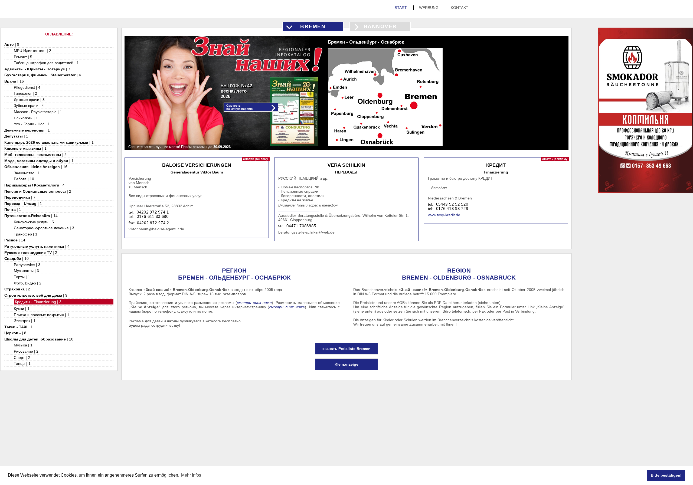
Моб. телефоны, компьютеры (35, 154)
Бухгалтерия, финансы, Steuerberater (42, 75)
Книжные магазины (25, 148)
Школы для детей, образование (38, 339)
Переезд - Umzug (23, 203)
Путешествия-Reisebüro (31, 216)
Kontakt (459, 7)
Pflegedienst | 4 (27, 87)
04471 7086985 (301, 226)
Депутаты (16, 136)
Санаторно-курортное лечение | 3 (44, 228)
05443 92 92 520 (452, 204)
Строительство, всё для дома (35, 295)
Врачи (14, 81)
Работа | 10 (24, 179)
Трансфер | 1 (25, 234)
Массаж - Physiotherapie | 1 (38, 112)
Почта (12, 209)
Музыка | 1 (23, 345)
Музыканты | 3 (26, 270)
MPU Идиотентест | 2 (32, 50)
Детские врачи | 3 (29, 99)
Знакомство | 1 (27, 173)
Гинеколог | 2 (25, 93)
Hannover (380, 26)
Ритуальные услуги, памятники (37, 246)
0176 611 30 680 (153, 216)
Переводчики (19, 197)
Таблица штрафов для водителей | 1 (46, 63)
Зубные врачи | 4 (29, 105)
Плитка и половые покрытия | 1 (41, 315)
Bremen (312, 26)
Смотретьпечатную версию (239, 107)
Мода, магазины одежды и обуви (39, 161)
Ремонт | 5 (23, 57)
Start (401, 7)
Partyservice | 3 (27, 265)
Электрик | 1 (24, 321)
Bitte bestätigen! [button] (666, 475)
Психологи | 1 (26, 118)
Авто (11, 44)
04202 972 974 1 (153, 212)
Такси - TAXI (18, 327)
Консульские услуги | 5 (34, 222)
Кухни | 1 (22, 308)
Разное (14, 240)
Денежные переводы (27, 130)
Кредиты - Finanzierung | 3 (38, 302)
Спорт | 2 (22, 357)
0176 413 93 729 (452, 209)
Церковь (15, 333)
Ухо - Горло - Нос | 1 (32, 124)
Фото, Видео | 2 (27, 283)
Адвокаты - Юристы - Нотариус (37, 69)
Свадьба (16, 258)
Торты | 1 (22, 277)
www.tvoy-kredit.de (444, 215)
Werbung (429, 7)
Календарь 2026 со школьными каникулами (49, 142)
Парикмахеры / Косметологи (34, 185)
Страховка (17, 289)
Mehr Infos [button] (191, 475)
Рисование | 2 (26, 351)
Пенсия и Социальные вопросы (37, 191)
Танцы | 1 (22, 363)
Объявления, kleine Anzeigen (35, 167)
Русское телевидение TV (30, 252)
